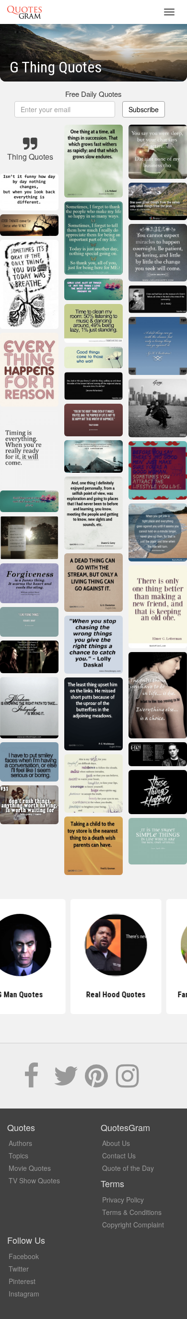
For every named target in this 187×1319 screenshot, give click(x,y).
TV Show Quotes (34, 1180)
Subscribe (144, 109)
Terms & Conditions (132, 1212)
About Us (116, 1143)
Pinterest (22, 1281)
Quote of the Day (128, 1168)
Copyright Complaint (133, 1224)
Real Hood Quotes (93, 994)
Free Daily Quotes (93, 94)
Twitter (19, 1268)
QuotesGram (24, 12)
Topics (18, 1155)
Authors (20, 1143)
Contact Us (119, 1155)
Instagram (24, 1293)
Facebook (24, 1256)
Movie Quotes (30, 1168)
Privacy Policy (123, 1199)
